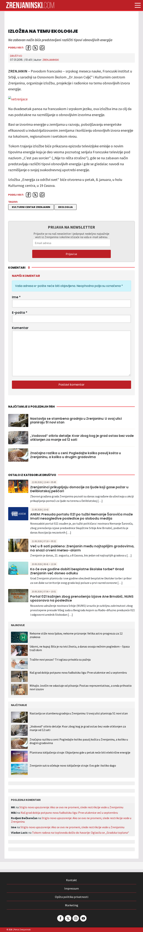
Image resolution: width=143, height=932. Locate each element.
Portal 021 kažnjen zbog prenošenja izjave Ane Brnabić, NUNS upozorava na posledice (82, 598)
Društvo (16, 56)
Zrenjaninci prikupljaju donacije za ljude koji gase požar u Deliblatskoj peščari (79, 489)
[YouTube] (83, 918)
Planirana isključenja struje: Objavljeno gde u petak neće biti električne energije (80, 752)
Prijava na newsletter (71, 227)
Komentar (20, 328)
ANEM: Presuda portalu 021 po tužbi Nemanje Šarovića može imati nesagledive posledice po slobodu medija (81, 516)
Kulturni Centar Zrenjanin (31, 207)
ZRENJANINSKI (50, 60)
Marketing (71, 905)
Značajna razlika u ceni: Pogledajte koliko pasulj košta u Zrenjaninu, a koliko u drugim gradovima (75, 455)
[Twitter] (67, 918)
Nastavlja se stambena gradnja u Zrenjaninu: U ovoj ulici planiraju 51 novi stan (76, 420)
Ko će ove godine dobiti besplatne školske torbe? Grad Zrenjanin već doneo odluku (77, 571)
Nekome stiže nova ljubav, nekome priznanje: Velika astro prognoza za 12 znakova (76, 635)
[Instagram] (75, 918)
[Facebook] (60, 918)
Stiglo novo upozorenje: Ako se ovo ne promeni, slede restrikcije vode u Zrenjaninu (71, 807)
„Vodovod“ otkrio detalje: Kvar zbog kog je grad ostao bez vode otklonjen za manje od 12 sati (82, 438)
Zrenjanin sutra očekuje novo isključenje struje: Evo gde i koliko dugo (73, 765)
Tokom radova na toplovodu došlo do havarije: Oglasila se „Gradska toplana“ (80, 832)
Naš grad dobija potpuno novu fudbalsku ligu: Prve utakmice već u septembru (78, 672)
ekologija (65, 207)
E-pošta (19, 313)
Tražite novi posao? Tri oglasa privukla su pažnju (60, 659)
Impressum (71, 888)
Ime (16, 297)
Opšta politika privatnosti (71, 897)
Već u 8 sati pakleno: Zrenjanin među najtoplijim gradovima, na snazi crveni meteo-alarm (82, 548)
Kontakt (71, 880)
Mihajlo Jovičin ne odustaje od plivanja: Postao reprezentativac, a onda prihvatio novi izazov (81, 687)
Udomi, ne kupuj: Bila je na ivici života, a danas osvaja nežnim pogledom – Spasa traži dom (80, 648)
